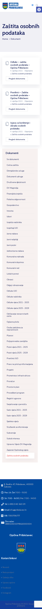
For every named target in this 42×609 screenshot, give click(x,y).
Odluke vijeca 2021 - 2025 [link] (18, 302)
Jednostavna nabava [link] (15, 251)
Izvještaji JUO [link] (12, 228)
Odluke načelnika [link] (14, 296)
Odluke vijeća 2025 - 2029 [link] (18, 308)
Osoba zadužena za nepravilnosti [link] (15, 328)
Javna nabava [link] (12, 233)
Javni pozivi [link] (11, 245)
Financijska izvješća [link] (14, 193)
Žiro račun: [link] (18, 522)
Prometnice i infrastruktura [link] (18, 375)
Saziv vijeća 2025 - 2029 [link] (17, 415)
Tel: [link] (14, 504)
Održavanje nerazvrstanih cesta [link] (17, 315)
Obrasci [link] (10, 279)
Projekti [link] (10, 370)
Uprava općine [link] (9, 583)
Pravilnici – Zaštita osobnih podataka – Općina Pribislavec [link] (20, 95)
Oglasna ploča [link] (13, 322)
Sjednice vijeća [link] (12, 421)
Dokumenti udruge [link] (15, 176)
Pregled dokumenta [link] (17, 79)
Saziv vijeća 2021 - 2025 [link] (17, 410)
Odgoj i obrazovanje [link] (15, 285)
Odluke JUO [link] (12, 291)
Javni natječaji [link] (12, 239)
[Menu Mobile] (32, 5)
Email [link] (15, 510)
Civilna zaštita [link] (12, 165)
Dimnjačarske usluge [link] (15, 171)
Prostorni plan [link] (13, 387)
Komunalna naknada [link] (15, 256)
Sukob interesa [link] (13, 438)
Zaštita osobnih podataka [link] (17, 455)
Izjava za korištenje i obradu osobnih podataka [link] (20, 125)
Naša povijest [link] (8, 572)
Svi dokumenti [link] (13, 159)
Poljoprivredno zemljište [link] (17, 341)
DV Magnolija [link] (12, 188)
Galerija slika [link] (8, 577)
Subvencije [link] (11, 433)
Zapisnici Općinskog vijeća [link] (17, 450)
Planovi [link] (10, 335)
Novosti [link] (6, 567)
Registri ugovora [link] (14, 398)
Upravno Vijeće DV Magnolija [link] (19, 444)
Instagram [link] (7, 593)
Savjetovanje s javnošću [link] (17, 404)
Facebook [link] (7, 588)
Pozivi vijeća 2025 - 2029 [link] (17, 352)
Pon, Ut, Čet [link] (15, 492)
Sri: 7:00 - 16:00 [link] (20, 498)
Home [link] (5, 39)
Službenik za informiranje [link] (17, 427)
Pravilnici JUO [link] (12, 358)
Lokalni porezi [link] (13, 274)
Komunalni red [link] (13, 268)
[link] (39, 9)
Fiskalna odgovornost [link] (16, 199)
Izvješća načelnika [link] (14, 222)
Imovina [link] (10, 211)
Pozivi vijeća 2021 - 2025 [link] (17, 347)
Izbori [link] (9, 216)
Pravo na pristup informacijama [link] (20, 364)
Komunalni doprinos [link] (15, 262)
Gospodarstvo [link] (13, 205)
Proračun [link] (11, 381)
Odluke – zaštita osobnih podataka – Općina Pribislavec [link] (20, 65)
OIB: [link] (12, 515)
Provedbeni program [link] (15, 393)
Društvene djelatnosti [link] (16, 182)
